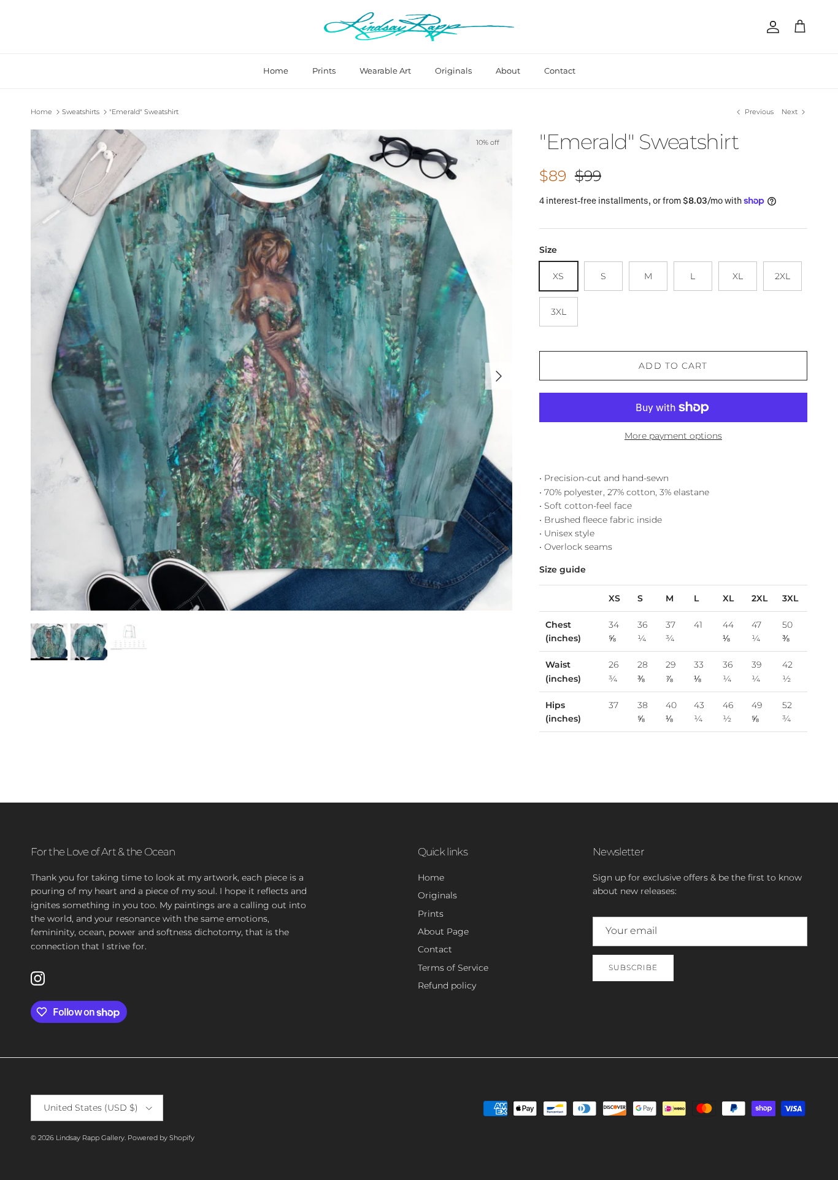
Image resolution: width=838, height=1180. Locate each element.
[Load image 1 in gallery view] (271, 370)
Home (275, 70)
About (508, 70)
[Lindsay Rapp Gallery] (419, 26)
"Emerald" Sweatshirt (144, 111)
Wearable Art (385, 70)
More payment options (673, 436)
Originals (453, 70)
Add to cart (673, 365)
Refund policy (447, 985)
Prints (324, 70)
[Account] (770, 27)
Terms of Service (453, 967)
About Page (443, 931)
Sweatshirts (80, 111)
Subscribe (633, 967)
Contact (559, 70)
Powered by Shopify (161, 1137)
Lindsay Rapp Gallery (90, 1137)
